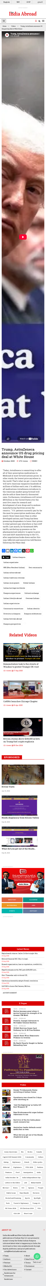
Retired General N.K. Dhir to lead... (15, 959)
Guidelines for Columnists (9, 1274)
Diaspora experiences (12, 593)
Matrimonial (12, 905)
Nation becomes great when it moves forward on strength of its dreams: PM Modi (27, 1013)
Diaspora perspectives (12, 624)
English (6, 2)
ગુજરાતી (40, 2)
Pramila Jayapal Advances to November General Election (26, 1022)
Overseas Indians (32, 598)
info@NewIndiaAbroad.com (15, 1251)
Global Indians (29, 583)
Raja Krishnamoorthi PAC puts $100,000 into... (19, 970)
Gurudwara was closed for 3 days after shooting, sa (27, 1098)
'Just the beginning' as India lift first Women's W (27, 1106)
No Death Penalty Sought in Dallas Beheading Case (28, 1044)
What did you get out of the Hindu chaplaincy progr (28, 1136)
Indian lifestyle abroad (12, 598)
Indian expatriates (10, 562)
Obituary (33, 911)
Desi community (35, 567)
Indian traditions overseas (14, 578)
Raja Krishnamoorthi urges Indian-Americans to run (28, 1113)
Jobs (33, 905)
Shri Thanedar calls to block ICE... (15, 975)
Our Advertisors (10, 1269)
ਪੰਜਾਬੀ (28, 2)
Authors (7, 1259)
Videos (13, 26)
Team (6, 1256)
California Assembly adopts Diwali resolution (20, 981)
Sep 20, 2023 (6, 822)
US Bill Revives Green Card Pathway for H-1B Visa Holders (26, 1029)
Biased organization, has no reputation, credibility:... (22, 964)
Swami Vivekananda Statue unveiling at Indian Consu (25, 1091)
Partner (7, 1263)
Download (22, 1009)
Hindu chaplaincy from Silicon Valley (20, 817)
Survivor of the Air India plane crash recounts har (26, 1121)
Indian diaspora (19, 557)
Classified (33, 900)
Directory (12, 900)
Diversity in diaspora (11, 614)
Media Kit (8, 1266)
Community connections (13, 609)
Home (5, 26)
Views (15, 1009)
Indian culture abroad (12, 573)
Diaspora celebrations (32, 614)
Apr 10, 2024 (6, 791)
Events (12, 911)
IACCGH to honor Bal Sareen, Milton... (16, 986)
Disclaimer (29, 1266)
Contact (28, 1269)
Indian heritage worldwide (14, 588)
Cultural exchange (31, 593)
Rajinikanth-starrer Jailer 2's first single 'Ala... (20, 953)
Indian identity (33, 609)
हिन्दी (18, 2)
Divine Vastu (8, 786)
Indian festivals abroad (12, 619)
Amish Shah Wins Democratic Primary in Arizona (26, 1037)
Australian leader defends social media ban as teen (27, 1128)
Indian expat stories (11, 603)
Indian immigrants (11, 583)
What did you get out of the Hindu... (19, 848)
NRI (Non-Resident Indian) (14, 567)
